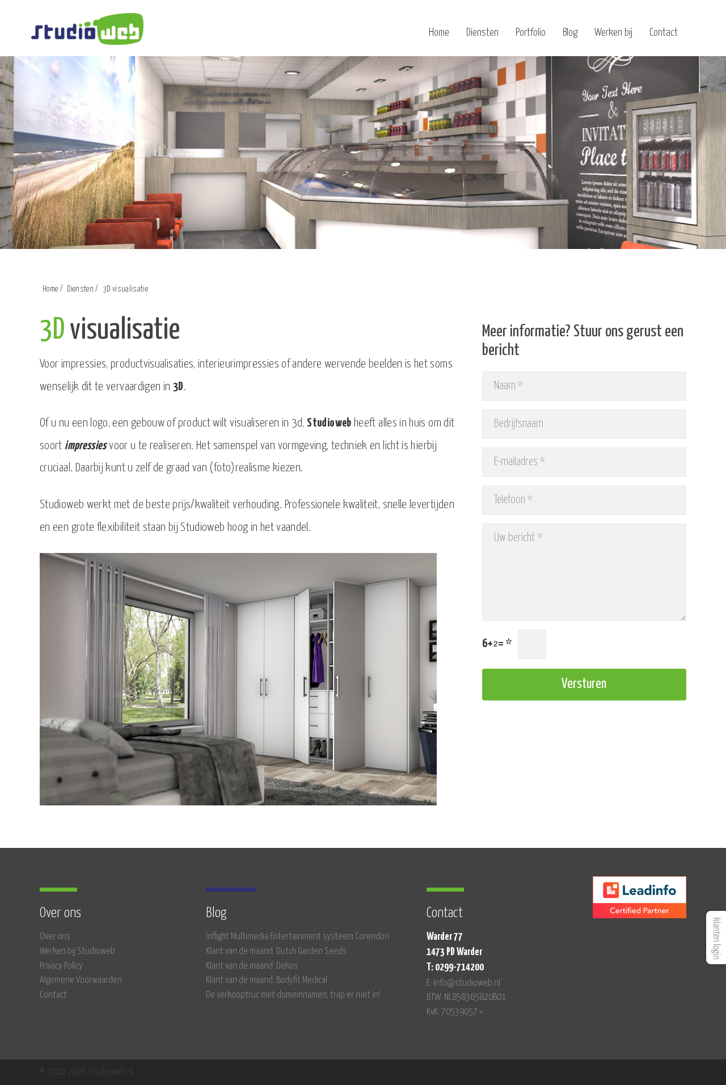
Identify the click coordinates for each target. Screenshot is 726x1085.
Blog (570, 32)
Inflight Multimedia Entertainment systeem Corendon (297, 937)
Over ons (55, 937)
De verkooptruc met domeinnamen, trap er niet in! (293, 995)
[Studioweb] (87, 34)
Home (439, 32)
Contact (663, 32)
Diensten (482, 32)
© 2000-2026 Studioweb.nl (86, 1072)
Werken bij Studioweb (77, 951)
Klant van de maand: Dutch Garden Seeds (276, 951)
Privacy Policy (61, 966)
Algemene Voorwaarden (81, 980)
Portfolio (531, 32)
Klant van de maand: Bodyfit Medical (266, 980)
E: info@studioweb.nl (463, 983)
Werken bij (613, 32)
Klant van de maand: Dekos (252, 966)
